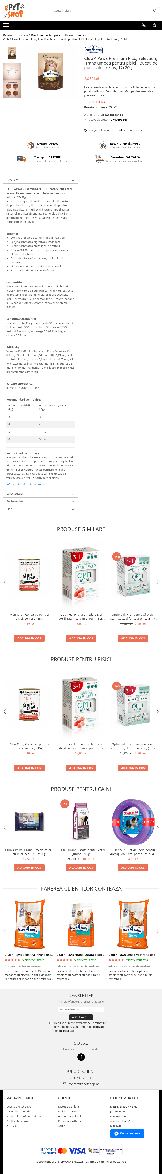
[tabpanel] (50, 72)
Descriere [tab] (12, 180)
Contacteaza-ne (130, 1133)
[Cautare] (155, 10)
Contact (11, 1126)
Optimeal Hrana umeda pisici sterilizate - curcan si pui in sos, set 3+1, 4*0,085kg (81, 617)
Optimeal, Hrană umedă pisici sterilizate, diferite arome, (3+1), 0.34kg (132, 617)
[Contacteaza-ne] (143, 25)
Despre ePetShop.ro (18, 1106)
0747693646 (83, 1078)
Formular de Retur (69, 1121)
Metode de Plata (68, 1106)
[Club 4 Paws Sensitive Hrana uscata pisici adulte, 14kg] (29, 924)
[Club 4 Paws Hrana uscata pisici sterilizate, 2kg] (81, 924)
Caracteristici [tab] (15, 493)
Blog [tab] (9, 509)
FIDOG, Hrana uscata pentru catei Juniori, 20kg (81, 852)
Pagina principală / (17, 35)
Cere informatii (132, 130)
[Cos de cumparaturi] (154, 25)
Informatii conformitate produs (26, 484)
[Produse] (7, 26)
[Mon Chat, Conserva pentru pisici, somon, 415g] (29, 575)
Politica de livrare (17, 1121)
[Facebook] (81, 1057)
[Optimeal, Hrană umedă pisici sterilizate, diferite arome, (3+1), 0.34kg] (133, 575)
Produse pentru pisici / (47, 35)
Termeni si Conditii (18, 1111)
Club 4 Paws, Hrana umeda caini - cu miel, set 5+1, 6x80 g (29, 852)
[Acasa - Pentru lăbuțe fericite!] (24, 10)
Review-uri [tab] (15, 501)
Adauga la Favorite (99, 130)
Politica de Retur (68, 1111)
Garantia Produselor (71, 1116)
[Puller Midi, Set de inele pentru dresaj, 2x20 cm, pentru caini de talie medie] (133, 822)
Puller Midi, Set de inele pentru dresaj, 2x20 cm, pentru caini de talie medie (133, 852)
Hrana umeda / (76, 35)
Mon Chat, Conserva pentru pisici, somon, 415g (29, 617)
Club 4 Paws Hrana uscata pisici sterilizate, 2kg (90, 955)
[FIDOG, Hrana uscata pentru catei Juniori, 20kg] (81, 822)
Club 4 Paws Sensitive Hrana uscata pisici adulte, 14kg (43, 955)
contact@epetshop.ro (83, 1084)
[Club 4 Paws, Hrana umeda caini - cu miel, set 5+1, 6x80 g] (29, 822)
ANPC (61, 1126)
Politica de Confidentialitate (23, 1116)
